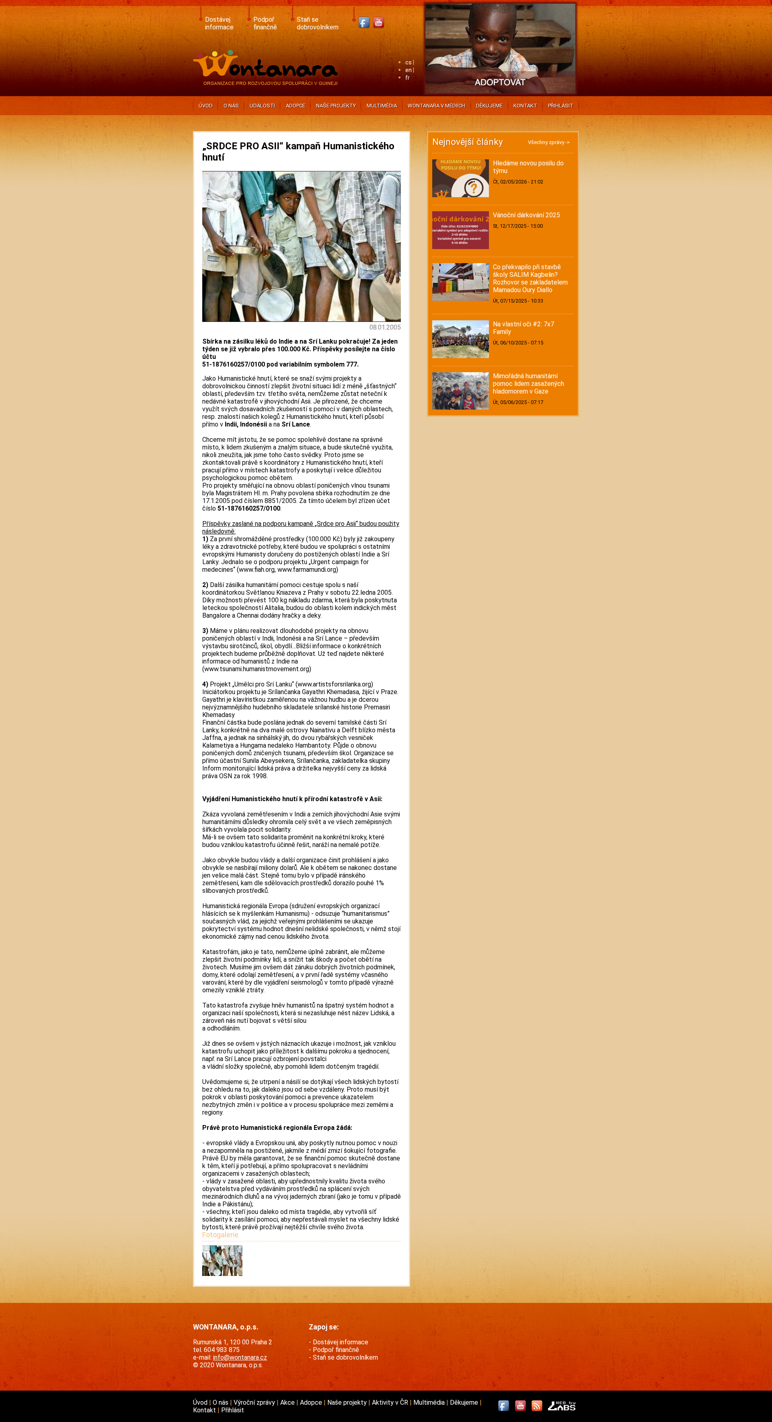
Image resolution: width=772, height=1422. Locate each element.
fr (407, 77)
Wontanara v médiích (436, 106)
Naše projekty (336, 106)
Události (262, 106)
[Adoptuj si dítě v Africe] (500, 95)
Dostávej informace (219, 23)
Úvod (206, 106)
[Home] (267, 83)
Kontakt (525, 106)
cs (408, 62)
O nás (231, 106)
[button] (222, 1274)
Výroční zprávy (255, 1402)
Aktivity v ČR (391, 1402)
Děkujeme (489, 106)
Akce (288, 1402)
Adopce (295, 106)
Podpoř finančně (265, 23)
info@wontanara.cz (240, 1357)
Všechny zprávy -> (549, 142)
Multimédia (382, 106)
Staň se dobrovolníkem (318, 23)
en (408, 70)
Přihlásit (560, 106)
